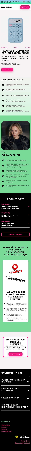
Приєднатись (25, 7)
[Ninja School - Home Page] (6, 7)
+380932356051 (5, 425)
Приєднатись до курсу (15, 354)
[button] (15, 207)
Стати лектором (5, 421)
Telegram (4, 429)
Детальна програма (15, 234)
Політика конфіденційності (22, 443)
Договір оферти (25, 441)
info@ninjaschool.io (6, 431)
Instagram (4, 427)
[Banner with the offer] (15, 2)
